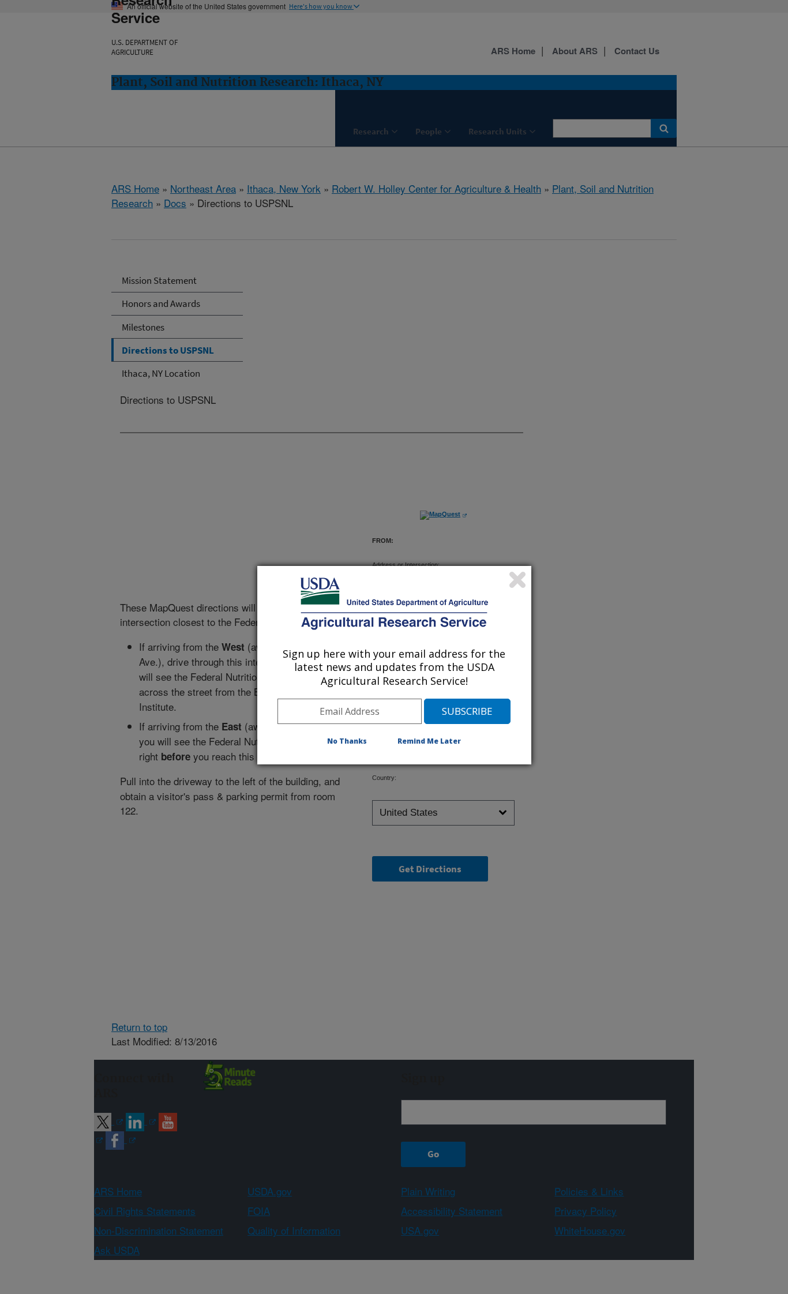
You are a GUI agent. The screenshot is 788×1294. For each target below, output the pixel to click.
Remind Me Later (429, 741)
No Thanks (347, 741)
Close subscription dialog (517, 580)
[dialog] (394, 665)
